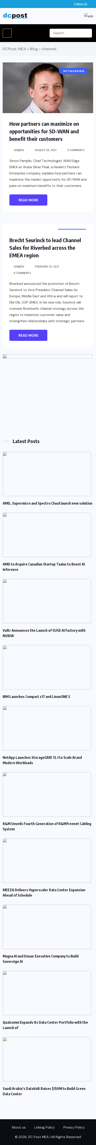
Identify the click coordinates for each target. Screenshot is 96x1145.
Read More (28, 200)
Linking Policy (44, 1127)
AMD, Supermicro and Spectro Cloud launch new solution (47, 503)
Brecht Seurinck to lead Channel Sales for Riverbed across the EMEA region (45, 247)
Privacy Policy (74, 1127)
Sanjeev (19, 150)
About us (19, 1127)
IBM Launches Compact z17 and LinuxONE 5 (36, 696)
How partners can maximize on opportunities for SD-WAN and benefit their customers (44, 131)
